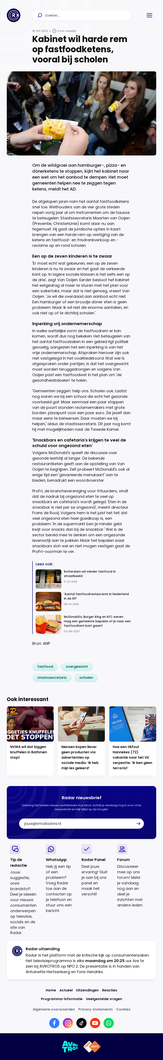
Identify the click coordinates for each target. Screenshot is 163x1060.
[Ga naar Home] (13, 15)
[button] (149, 15)
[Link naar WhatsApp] (109, 1023)
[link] (45, 666)
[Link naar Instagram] (68, 1023)
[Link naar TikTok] (81, 1023)
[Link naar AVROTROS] (70, 1046)
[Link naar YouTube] (95, 1023)
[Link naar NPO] (92, 1046)
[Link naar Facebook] (54, 1023)
